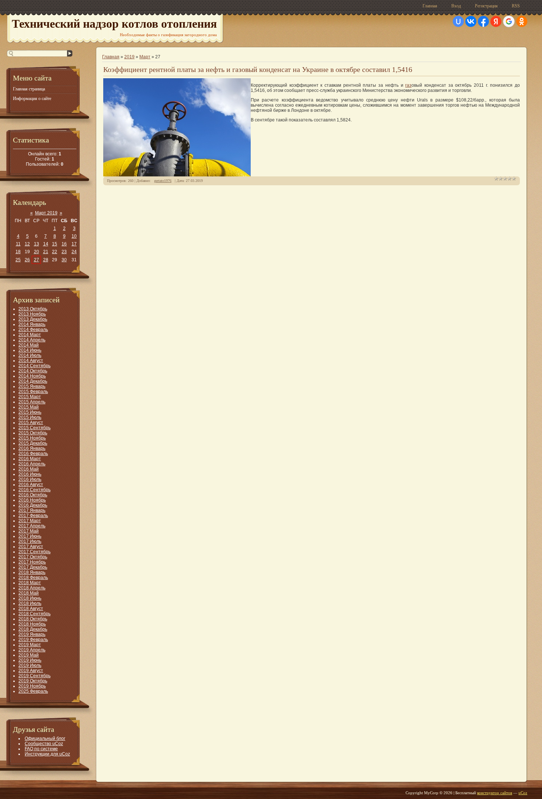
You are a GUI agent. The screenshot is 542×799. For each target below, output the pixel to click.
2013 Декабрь (32, 319)
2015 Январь (31, 386)
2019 (129, 56)
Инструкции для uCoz (47, 754)
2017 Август (30, 546)
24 (74, 251)
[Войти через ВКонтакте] (470, 21)
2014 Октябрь (32, 370)
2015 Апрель (31, 401)
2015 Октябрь (32, 432)
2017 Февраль (33, 515)
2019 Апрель (31, 649)
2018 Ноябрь (32, 624)
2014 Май (28, 345)
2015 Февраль (33, 391)
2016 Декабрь (32, 505)
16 (64, 244)
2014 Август (30, 360)
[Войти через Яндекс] (495, 21)
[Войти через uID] (458, 21)
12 (27, 244)
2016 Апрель (31, 463)
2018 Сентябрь (34, 613)
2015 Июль (29, 417)
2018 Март (29, 582)
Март (144, 56)
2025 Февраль (33, 691)
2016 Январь (31, 448)
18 (18, 251)
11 (18, 244)
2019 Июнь (29, 660)
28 (45, 259)
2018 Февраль (33, 577)
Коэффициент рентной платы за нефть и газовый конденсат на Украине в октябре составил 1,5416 (257, 69)
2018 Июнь (29, 598)
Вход (456, 5)
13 (36, 244)
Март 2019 (46, 213)
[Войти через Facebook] (483, 21)
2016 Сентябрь (34, 489)
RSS (516, 5)
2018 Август (30, 608)
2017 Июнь (29, 536)
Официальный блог (45, 738)
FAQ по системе (41, 748)
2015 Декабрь (32, 443)
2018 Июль (29, 603)
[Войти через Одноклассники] (521, 21)
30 (64, 259)
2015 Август (30, 422)
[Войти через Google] (509, 21)
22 (54, 251)
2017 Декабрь (32, 567)
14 (45, 244)
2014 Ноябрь (32, 376)
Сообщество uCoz (44, 743)
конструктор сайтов (494, 793)
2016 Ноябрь (32, 500)
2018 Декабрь (32, 629)
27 (36, 259)
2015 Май (28, 407)
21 (45, 251)
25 (18, 259)
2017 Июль (29, 541)
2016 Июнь (29, 474)
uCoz (522, 793)
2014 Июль (29, 355)
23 (64, 251)
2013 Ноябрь (32, 314)
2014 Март (29, 334)
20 (36, 251)
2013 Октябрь (32, 308)
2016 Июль (29, 479)
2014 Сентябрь (34, 365)
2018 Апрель (31, 587)
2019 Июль (29, 665)
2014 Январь (31, 324)
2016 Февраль (33, 453)
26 (27, 259)
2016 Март (29, 458)
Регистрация (486, 5)
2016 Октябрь (32, 494)
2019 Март (29, 644)
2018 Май (28, 593)
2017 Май (28, 531)
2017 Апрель (31, 525)
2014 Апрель (31, 339)
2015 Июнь (29, 412)
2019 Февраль (33, 639)
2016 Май (28, 469)
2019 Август (30, 670)
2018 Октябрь (32, 618)
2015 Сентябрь (34, 427)
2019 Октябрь (32, 680)
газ (408, 85)
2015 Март (29, 396)
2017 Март (29, 520)
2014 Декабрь (32, 381)
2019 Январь (31, 634)
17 (74, 244)
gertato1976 (162, 181)
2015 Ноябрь (32, 438)
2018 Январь (31, 572)
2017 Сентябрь (34, 551)
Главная (430, 5)
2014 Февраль (33, 329)
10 (74, 236)
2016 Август (30, 484)
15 (54, 244)
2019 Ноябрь (32, 686)
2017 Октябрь (32, 556)
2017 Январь (31, 510)
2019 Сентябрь (34, 675)
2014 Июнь (29, 350)
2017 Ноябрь (32, 562)
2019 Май (28, 655)
